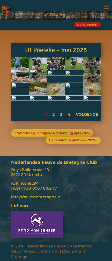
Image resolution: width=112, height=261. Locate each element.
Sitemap (19, 256)
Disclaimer (72, 251)
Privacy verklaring (41, 251)
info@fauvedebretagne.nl (36, 196)
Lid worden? (87, 24)
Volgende (87, 114)
